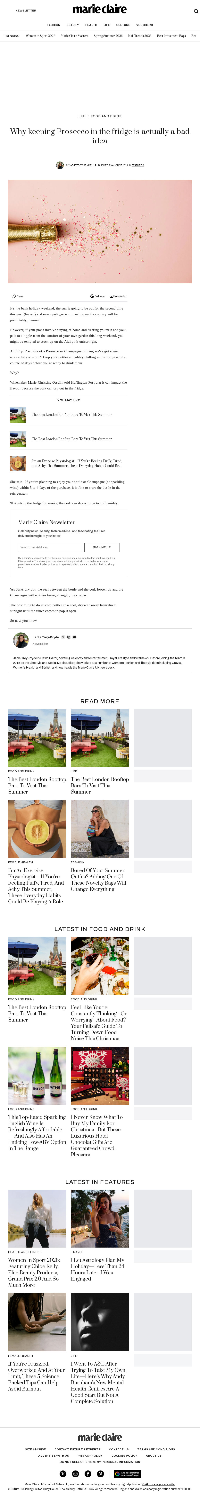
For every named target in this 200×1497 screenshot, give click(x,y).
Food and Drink (106, 116)
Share (20, 296)
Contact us (119, 1449)
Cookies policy (124, 1455)
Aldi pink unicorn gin (80, 341)
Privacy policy (90, 1455)
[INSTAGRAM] (68, 637)
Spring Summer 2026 (108, 36)
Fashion (53, 25)
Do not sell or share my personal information (100, 1462)
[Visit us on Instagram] (75, 1473)
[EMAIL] (74, 637)
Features (138, 165)
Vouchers (144, 25)
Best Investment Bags (171, 36)
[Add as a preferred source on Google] (142, 1474)
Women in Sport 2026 (40, 36)
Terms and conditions (156, 1449)
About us (154, 1455)
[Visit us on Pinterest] (100, 1473)
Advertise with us (53, 1455)
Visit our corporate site (158, 1484)
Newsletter (120, 296)
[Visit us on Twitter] (63, 1473)
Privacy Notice (26, 561)
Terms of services (61, 558)
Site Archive (35, 1449)
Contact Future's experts (77, 1449)
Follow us (100, 296)
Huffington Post (83, 382)
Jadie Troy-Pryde (80, 165)
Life (107, 25)
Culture (123, 25)
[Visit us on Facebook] (88, 1473)
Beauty (73, 25)
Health (91, 25)
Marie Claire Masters (74, 36)
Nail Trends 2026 (140, 36)
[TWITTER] (63, 637)
